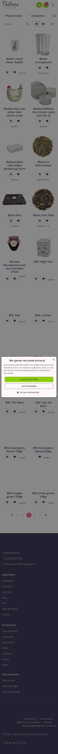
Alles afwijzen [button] (29, 386)
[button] (29, 392)
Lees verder (8, 373)
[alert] (29, 377)
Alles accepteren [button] (29, 379)
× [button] (53, 360)
